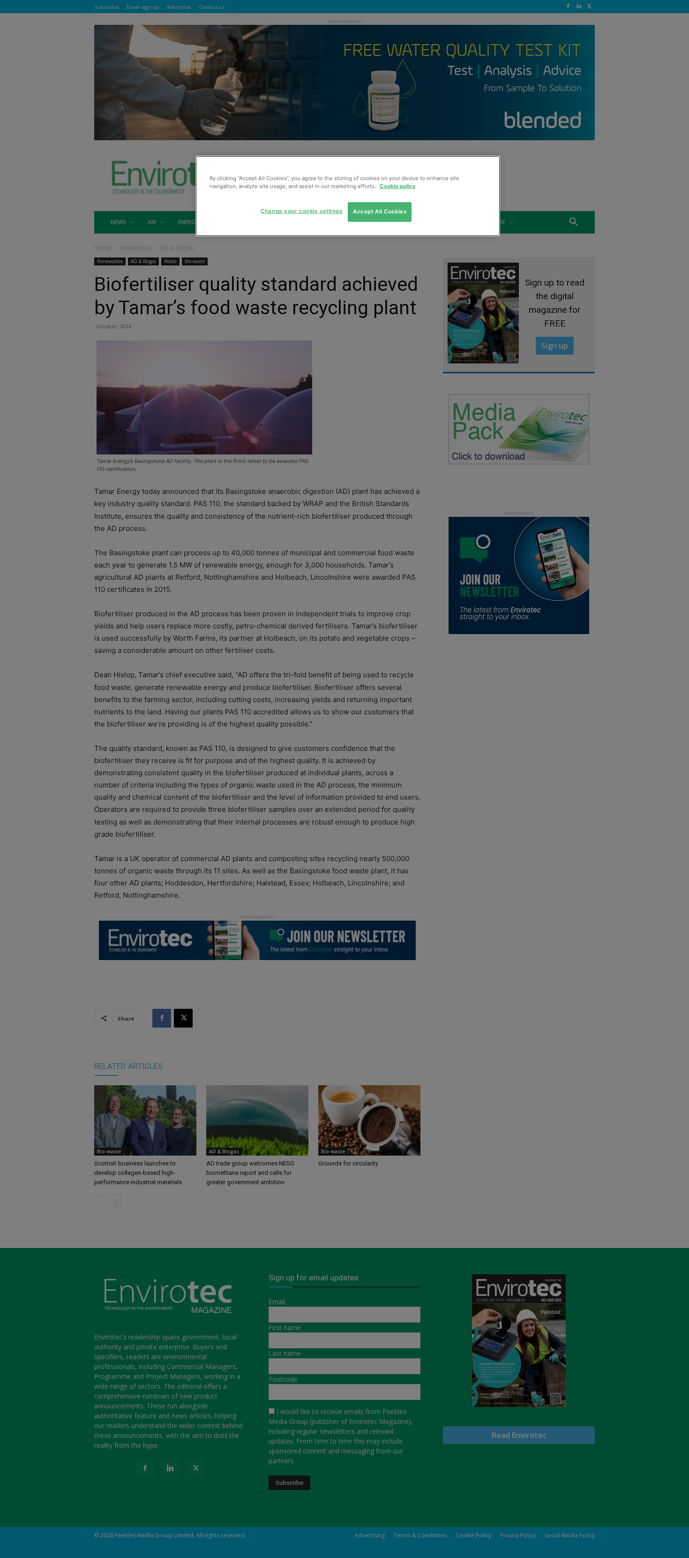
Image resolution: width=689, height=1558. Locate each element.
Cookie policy (398, 186)
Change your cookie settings (301, 211)
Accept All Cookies (379, 211)
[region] (347, 196)
